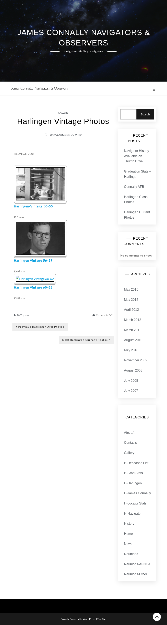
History (129, 523)
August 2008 (133, 370)
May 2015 (131, 289)
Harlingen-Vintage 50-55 (33, 206)
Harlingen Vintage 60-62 (33, 287)
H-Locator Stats (135, 503)
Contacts (130, 442)
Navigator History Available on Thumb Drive (136, 156)
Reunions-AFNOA (137, 564)
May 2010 (131, 350)
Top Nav (24, 315)
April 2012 (131, 309)
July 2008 (131, 380)
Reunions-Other (135, 574)
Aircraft (129, 432)
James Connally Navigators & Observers (39, 88)
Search (145, 114)
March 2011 (132, 330)
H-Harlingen (133, 483)
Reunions (131, 554)
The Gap (101, 619)
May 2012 (131, 299)
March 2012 (132, 320)
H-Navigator (133, 513)
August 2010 (133, 340)
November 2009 (135, 360)
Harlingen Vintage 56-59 (33, 260)
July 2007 (131, 390)
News (128, 543)
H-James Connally (137, 493)
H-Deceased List (136, 463)
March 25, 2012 (72, 135)
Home (128, 533)
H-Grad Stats (133, 473)
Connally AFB (134, 186)
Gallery (63, 112)
